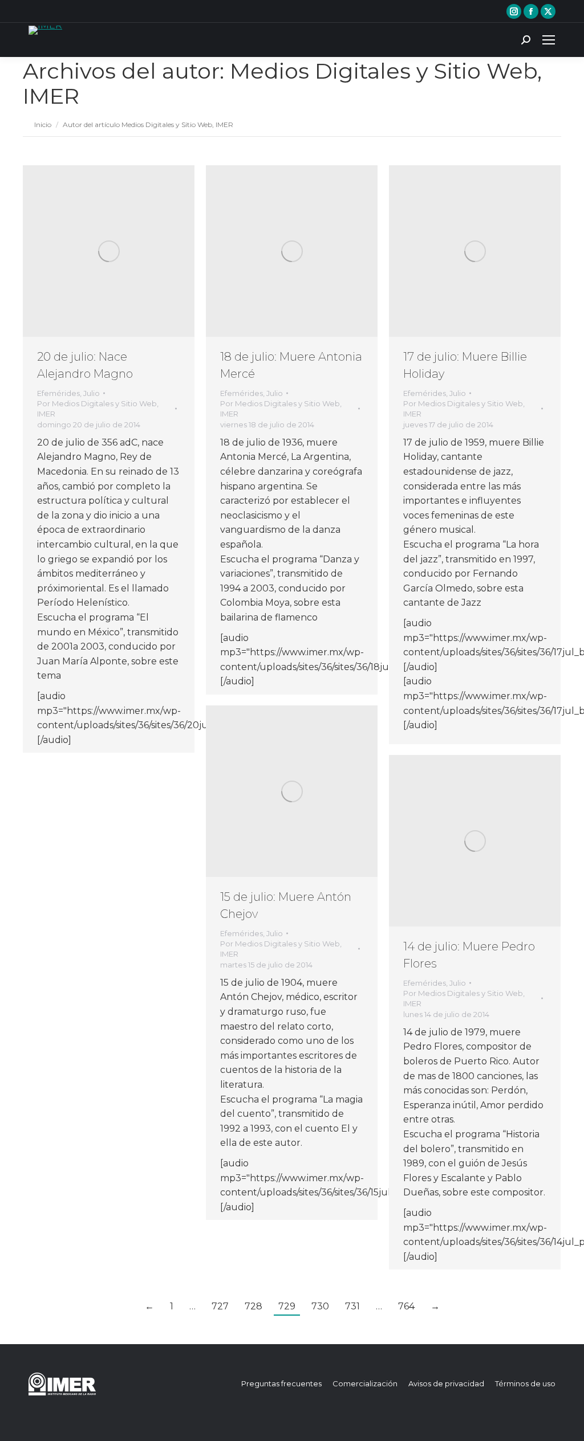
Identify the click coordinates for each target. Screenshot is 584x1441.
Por (98, 408)
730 (320, 1306)
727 (220, 1306)
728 (253, 1306)
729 (286, 1306)
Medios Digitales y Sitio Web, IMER (282, 83)
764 (406, 1306)
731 (352, 1306)
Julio (91, 393)
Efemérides (58, 393)
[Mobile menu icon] (548, 40)
